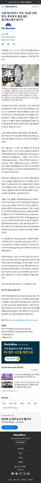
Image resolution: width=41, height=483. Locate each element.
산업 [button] (3, 403)
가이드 (20, 458)
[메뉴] (2, 6)
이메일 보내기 (6, 337)
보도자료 (20, 449)
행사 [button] (29, 403)
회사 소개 (16, 480)
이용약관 (23, 480)
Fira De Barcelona (8, 37)
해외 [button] (35, 403)
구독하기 (35, 370)
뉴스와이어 (15, 50)
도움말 (20, 462)
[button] (2, 44)
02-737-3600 (21, 466)
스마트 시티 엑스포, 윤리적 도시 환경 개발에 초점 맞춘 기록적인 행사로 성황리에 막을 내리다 (26, 384)
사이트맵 (30, 480)
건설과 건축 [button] (13, 403)
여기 (22, 284)
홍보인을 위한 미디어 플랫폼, (20, 2)
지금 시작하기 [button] (9, 427)
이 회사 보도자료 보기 (9, 391)
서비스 (20, 453)
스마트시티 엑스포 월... (10, 408)
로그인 (10, 480)
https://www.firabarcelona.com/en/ (23, 320)
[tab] (20, 448)
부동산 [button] (22, 403)
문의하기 (20, 470)
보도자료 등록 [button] (20, 442)
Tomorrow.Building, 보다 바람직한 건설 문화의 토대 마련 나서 (26, 375)
